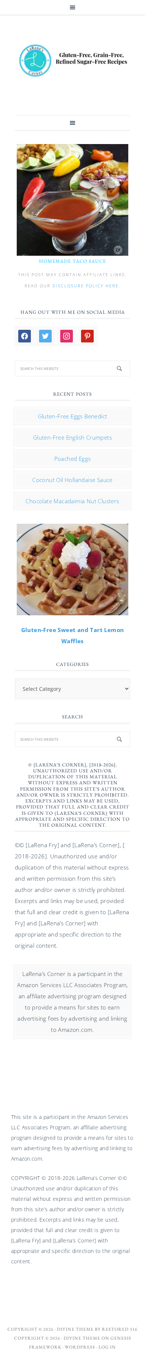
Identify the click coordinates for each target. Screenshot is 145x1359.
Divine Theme (82, 1338)
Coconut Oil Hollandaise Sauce (72, 480)
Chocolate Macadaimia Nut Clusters (72, 501)
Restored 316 (120, 1329)
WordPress (80, 1347)
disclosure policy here (85, 285)
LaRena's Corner (72, 61)
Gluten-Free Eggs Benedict (72, 416)
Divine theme (75, 1329)
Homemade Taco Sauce (72, 261)
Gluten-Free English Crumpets (72, 437)
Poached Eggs (72, 458)
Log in (107, 1347)
